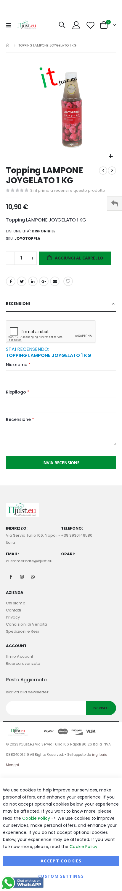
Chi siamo (15, 603)
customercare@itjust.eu (29, 561)
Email (55, 281)
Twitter (21, 281)
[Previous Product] (103, 170)
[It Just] (27, 25)
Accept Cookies (61, 861)
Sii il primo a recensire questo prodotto (67, 190)
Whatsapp (32, 576)
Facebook (10, 281)
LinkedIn (33, 281)
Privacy (13, 617)
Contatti (13, 610)
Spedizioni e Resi (22, 631)
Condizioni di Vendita (26, 624)
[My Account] (76, 25)
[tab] (61, 304)
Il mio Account (19, 656)
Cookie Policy (36, 818)
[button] (110, 156)
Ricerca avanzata (23, 663)
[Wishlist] (90, 25)
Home (8, 45)
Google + (44, 281)
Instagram (21, 576)
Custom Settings (61, 876)
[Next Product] (112, 170)
